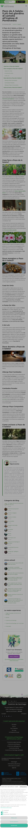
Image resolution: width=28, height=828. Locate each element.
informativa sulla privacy (6, 807)
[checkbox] (4, 810)
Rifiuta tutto (14, 817)
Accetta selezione (14, 821)
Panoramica (24, 786)
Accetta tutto (14, 825)
